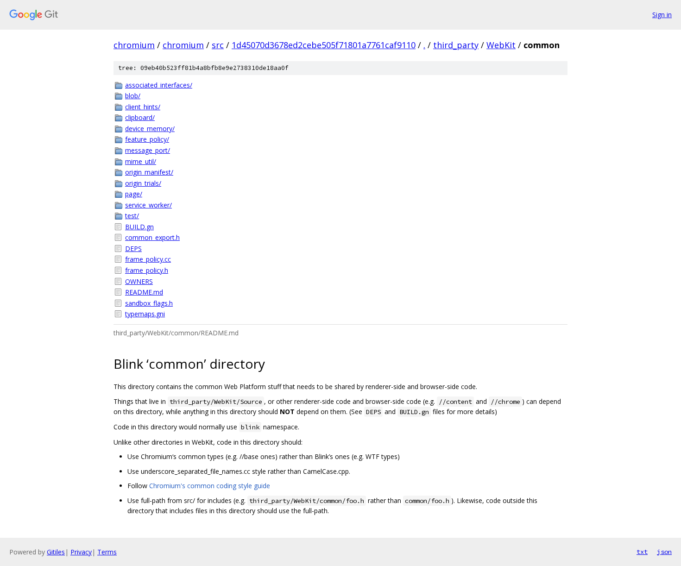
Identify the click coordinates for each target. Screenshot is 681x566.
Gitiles (56, 551)
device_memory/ (150, 128)
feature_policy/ (147, 139)
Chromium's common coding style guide (209, 485)
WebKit (501, 44)
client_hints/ (142, 106)
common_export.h (152, 237)
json (664, 551)
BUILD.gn (139, 226)
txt (642, 551)
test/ (132, 215)
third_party (456, 44)
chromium (134, 44)
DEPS (133, 248)
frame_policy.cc (148, 259)
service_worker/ (148, 205)
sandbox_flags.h (149, 303)
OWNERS (139, 281)
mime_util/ (140, 161)
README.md (144, 292)
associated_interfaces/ (158, 85)
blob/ (132, 95)
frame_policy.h (146, 270)
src (218, 44)
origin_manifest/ (149, 172)
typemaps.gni (145, 313)
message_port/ (147, 150)
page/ (133, 193)
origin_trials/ (143, 183)
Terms (107, 551)
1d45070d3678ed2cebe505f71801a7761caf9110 (324, 44)
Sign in (662, 14)
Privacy (81, 551)
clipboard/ (140, 117)
